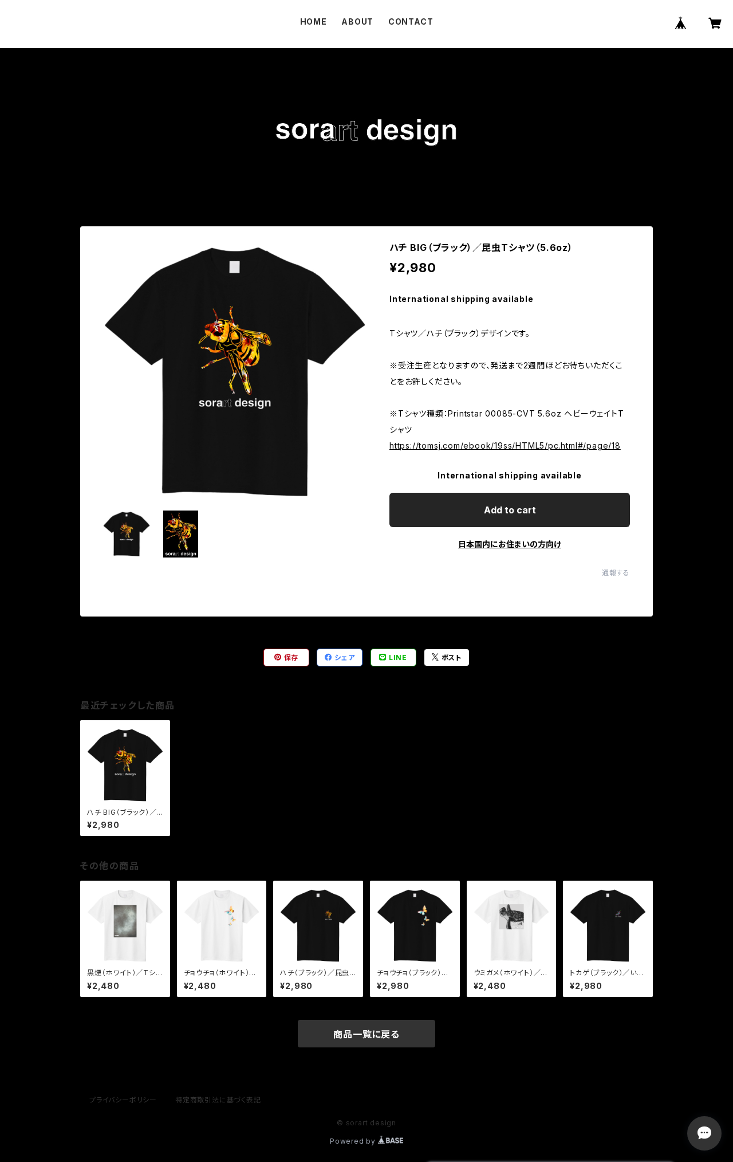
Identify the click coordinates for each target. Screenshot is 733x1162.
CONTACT (411, 21)
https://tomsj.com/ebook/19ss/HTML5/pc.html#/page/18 (505, 445)
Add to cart (510, 510)
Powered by (354, 1141)
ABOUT (357, 21)
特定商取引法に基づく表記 (218, 1100)
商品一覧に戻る (366, 1034)
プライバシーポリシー (123, 1100)
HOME (313, 21)
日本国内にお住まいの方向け (509, 544)
